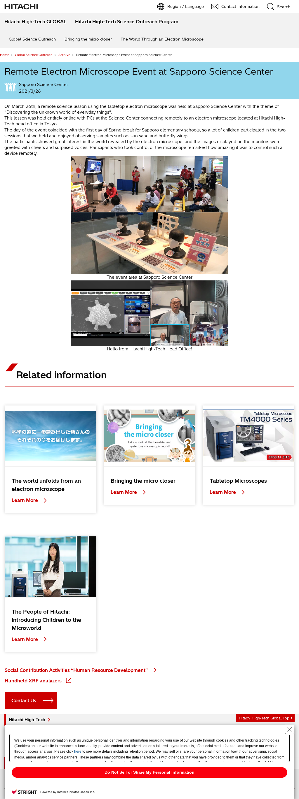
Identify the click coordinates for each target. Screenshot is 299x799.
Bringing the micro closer (88, 39)
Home (4, 55)
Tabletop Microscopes (238, 480)
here (77, 751)
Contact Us (23, 700)
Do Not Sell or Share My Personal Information (149, 772)
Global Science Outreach (32, 39)
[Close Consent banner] (289, 729)
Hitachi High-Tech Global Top (264, 718)
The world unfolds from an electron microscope (46, 484)
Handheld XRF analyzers (34, 681)
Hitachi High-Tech (27, 719)
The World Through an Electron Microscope (162, 39)
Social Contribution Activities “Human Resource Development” (77, 670)
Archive (64, 55)
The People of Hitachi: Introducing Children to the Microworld (46, 619)
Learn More (25, 500)
